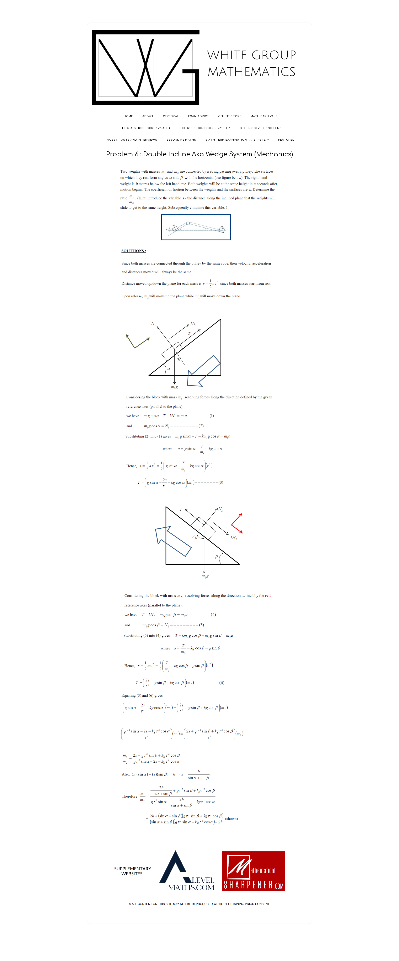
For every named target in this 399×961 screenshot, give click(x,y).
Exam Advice (198, 116)
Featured (286, 139)
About (148, 116)
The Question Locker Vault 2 (205, 128)
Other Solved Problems (261, 128)
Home (128, 116)
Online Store (229, 116)
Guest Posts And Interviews (132, 139)
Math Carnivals (264, 116)
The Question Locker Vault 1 (145, 128)
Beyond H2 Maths (181, 139)
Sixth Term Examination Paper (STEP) (237, 139)
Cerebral (171, 116)
